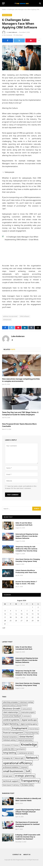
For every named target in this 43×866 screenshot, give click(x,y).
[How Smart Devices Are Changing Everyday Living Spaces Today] (8, 562)
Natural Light (19, 758)
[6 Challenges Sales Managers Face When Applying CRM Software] (21, 57)
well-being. (16, 785)
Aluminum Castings (26, 702)
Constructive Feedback (12, 716)
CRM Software (24, 316)
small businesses (13, 771)
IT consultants (7, 745)
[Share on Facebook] (7, 40)
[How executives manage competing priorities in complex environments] (21, 365)
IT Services (15, 745)
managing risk (7, 758)
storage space (7, 776)
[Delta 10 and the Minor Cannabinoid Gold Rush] (8, 526)
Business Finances (22, 705)
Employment (19, 728)
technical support (10, 781)
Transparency (30, 781)
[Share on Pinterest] (30, 40)
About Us (26, 854)
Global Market (26, 736)
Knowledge (29, 744)
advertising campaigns (10, 702)
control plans (26, 716)
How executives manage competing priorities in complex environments (21, 380)
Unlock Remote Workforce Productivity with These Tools (26, 571)
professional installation (11, 767)
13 (21, 614)
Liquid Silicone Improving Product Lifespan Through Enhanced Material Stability (27, 812)
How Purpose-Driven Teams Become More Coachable (19, 425)
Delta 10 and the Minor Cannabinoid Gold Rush (24, 524)
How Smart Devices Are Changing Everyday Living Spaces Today (28, 560)
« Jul (3, 628)
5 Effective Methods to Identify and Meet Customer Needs (28, 799)
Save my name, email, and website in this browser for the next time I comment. (20, 487)
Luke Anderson (12, 32)
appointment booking (9, 705)
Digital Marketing (10, 724)
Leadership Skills (8, 749)
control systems (11, 719)
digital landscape (29, 720)
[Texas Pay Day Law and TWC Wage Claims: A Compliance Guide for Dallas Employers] (21, 399)
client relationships (10, 712)
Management (7, 15)
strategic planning (24, 775)
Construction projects (28, 712)
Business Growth (11, 708)
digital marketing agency (29, 724)
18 (10, 617)
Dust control (6, 729)
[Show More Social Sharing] (39, 40)
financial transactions (10, 737)
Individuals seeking (9, 740)
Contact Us (17, 854)
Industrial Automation (25, 740)
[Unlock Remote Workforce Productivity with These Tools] (8, 573)
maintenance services (25, 753)
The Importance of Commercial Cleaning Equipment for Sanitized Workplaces (27, 824)
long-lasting (9, 752)
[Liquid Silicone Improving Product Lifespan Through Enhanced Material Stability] (8, 812)
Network (32, 758)
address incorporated (10, 316)
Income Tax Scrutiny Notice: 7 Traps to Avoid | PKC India (26, 583)
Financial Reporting (31, 733)
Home (4, 9)
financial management (13, 732)
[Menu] (3, 3)
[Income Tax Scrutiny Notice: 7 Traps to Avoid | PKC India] (8, 584)
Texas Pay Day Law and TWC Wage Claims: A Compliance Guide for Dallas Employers (20, 413)
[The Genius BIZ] (21, 3)
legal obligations (20, 749)
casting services (27, 709)
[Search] (40, 3)
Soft (28, 771)
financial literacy (34, 729)
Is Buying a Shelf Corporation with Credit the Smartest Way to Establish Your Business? (27, 837)
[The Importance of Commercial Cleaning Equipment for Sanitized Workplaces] (8, 825)
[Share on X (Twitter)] (19, 40)
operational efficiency (17, 763)
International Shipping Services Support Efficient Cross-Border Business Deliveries (27, 536)
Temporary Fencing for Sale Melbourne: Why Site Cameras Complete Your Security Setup (26, 549)
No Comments (8, 35)
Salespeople (7, 319)
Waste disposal (7, 785)
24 (5, 621)
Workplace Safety (27, 785)
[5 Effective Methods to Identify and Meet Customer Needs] (8, 801)
